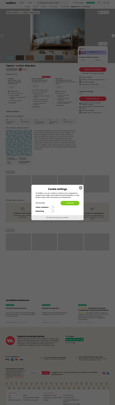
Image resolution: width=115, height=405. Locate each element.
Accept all (70, 203)
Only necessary (40, 203)
